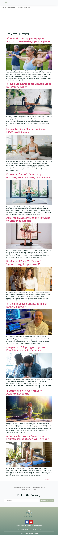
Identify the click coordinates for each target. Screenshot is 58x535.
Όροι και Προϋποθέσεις (8, 7)
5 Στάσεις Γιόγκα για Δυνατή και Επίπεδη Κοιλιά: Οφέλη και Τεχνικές (27, 437)
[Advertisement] (29, 20)
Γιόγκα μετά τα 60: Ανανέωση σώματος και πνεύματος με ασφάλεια (28, 176)
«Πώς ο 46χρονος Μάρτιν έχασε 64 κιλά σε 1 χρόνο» (27, 305)
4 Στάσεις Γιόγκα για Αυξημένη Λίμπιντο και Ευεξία (24, 392)
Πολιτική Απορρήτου (24, 7)
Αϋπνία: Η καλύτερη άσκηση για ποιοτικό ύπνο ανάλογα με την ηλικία (28, 40)
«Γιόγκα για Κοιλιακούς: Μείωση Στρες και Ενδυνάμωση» (28, 85)
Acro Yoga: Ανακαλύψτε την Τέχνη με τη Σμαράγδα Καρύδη (28, 219)
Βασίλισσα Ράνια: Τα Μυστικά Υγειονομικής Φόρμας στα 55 (23, 263)
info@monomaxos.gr (36, 525)
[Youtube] (31, 522)
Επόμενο (48, 479)
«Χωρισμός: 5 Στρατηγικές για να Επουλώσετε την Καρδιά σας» (25, 349)
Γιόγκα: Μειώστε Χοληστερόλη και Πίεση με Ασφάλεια (26, 130)
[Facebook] (27, 522)
